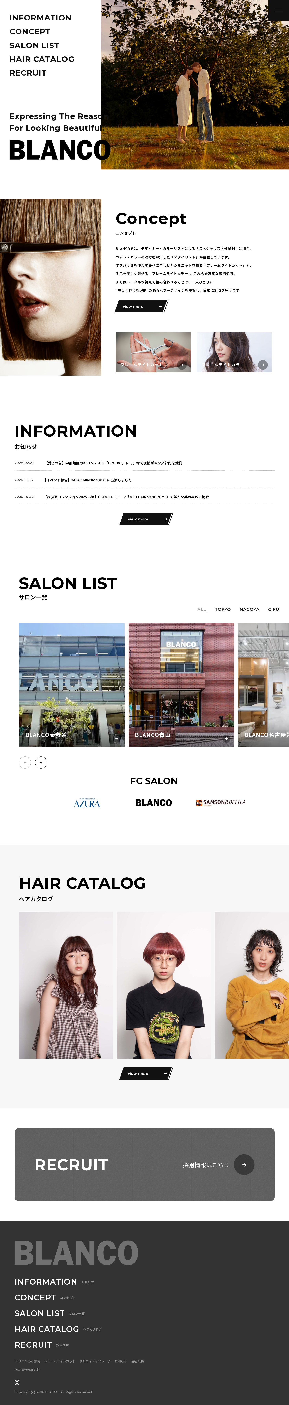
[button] (41, 762)
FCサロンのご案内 (27, 1361)
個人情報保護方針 (27, 1369)
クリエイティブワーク (95, 1361)
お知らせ (121, 1361)
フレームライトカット (59, 1361)
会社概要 (137, 1361)
